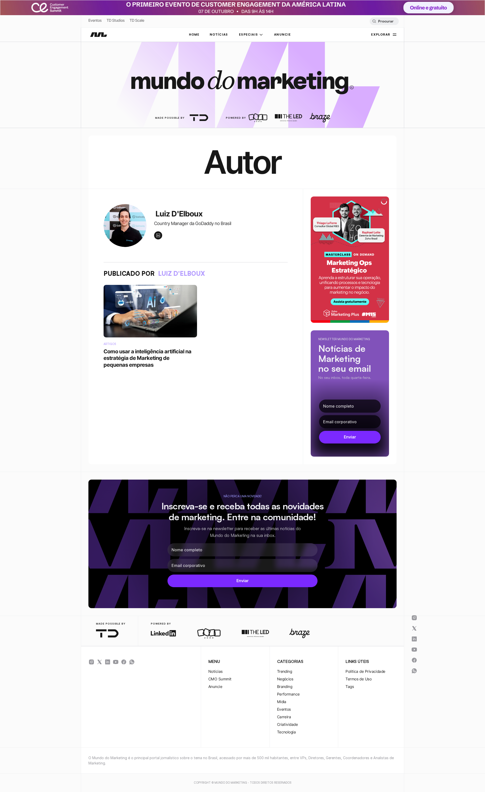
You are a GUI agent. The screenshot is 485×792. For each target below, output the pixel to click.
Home (194, 34)
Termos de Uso (359, 679)
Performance (288, 694)
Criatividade (287, 724)
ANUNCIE (282, 34)
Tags (350, 686)
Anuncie (215, 686)
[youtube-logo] (116, 662)
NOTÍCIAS (219, 34)
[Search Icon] (384, 21)
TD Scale (137, 20)
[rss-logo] (124, 662)
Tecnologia (286, 732)
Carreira (284, 716)
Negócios (285, 679)
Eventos (95, 20)
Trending (284, 671)
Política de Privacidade (365, 671)
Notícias (215, 671)
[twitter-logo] (99, 662)
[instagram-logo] (91, 662)
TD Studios (116, 20)
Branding (285, 686)
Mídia (281, 701)
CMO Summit (220, 679)
